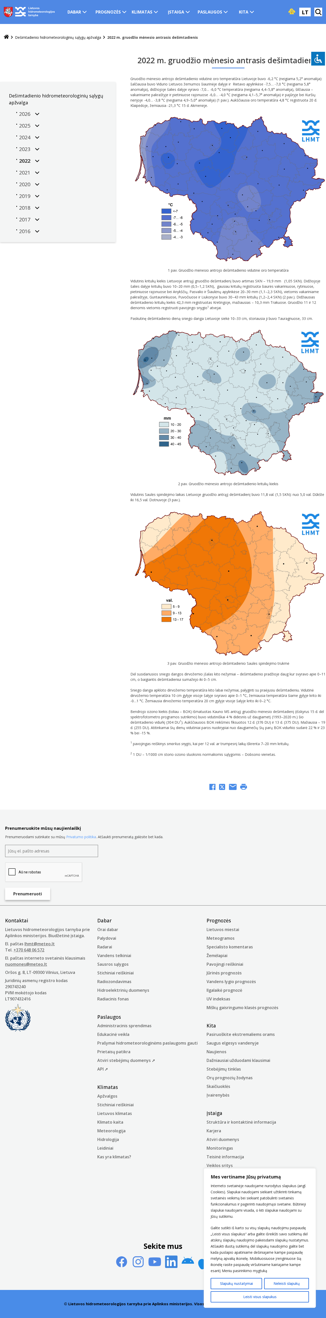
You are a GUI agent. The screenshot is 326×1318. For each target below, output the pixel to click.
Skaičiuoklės (218, 1086)
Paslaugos (210, 12)
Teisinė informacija (225, 1157)
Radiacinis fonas (113, 999)
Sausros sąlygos (113, 964)
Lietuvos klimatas (114, 1113)
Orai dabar (107, 929)
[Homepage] (6, 37)
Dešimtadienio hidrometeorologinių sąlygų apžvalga (58, 37)
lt (305, 12)
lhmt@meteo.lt (39, 944)
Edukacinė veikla (113, 1034)
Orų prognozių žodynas (230, 1078)
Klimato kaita (110, 1122)
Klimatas (142, 12)
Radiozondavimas (114, 981)
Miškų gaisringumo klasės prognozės (242, 1007)
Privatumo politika (81, 836)
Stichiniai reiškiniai (115, 973)
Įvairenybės (218, 1095)
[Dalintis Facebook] (212, 787)
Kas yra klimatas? (114, 1157)
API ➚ (102, 1069)
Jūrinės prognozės (224, 973)
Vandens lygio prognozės (231, 981)
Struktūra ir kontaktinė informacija (241, 1122)
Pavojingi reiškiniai (225, 964)
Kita (243, 12)
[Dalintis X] (222, 787)
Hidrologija (108, 1139)
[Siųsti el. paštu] (233, 787)
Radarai (104, 947)
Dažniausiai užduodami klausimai (238, 1060)
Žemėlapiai (217, 955)
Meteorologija (111, 1131)
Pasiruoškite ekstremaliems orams (241, 1034)
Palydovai (106, 938)
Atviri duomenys (223, 1139)
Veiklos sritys (220, 1165)
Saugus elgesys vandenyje (233, 1043)
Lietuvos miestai (223, 929)
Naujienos (216, 1052)
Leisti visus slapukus (260, 1296)
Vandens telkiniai (114, 955)
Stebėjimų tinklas (224, 1069)
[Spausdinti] (243, 787)
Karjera (214, 1131)
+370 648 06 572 (28, 950)
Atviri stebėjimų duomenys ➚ (126, 1060)
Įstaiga (176, 12)
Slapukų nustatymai (236, 1283)
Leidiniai (105, 1148)
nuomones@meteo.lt (26, 964)
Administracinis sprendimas (124, 1025)
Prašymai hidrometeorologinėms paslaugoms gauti (147, 1043)
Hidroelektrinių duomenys (123, 990)
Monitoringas (220, 1148)
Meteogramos (221, 938)
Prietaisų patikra (113, 1052)
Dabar (74, 12)
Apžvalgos (107, 1096)
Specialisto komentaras (230, 947)
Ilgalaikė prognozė (224, 990)
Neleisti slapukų (287, 1283)
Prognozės (108, 12)
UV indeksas (218, 999)
